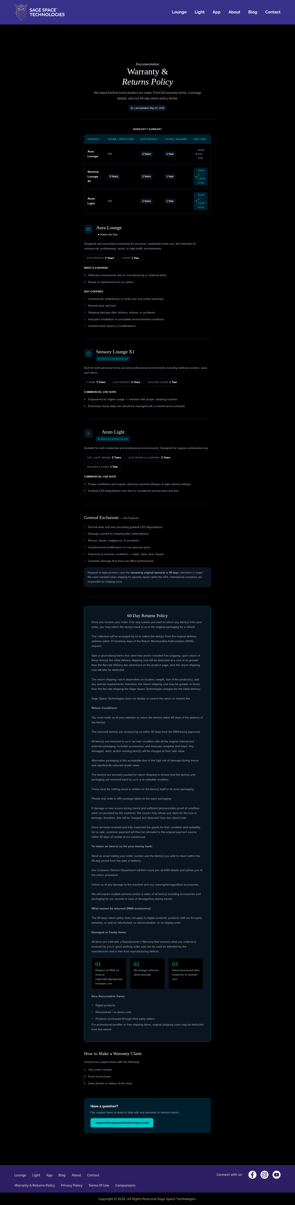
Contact (273, 12)
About (234, 12)
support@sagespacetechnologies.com (122, 1122)
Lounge (179, 12)
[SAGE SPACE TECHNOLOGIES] (39, 12)
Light (200, 12)
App (217, 12)
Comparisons (125, 1185)
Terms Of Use (98, 1185)
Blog (252, 12)
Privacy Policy (71, 1185)
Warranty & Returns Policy (34, 1185)
